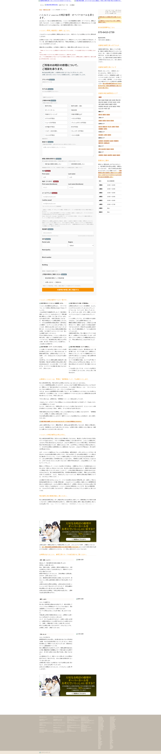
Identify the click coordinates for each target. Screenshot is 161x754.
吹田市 (104, 120)
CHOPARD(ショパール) (57, 719)
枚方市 (100, 126)
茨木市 (108, 120)
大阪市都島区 (112, 723)
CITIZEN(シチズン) (70, 719)
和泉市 (108, 149)
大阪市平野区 (100, 728)
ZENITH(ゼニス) (84, 730)
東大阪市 (101, 135)
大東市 (113, 126)
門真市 (117, 126)
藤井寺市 (101, 143)
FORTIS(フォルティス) (57, 720)
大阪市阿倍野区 (101, 726)
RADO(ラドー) (83, 728)
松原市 (111, 141)
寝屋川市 (104, 126)
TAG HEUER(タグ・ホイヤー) (86, 729)
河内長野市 (107, 141)
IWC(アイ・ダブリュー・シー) (59, 725)
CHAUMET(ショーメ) (43, 719)
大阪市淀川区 (100, 727)
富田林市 (101, 141)
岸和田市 (101, 155)
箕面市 (108, 114)
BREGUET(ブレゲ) (43, 716)
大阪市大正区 (100, 722)
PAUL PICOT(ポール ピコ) (86, 727)
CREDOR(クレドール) (85, 719)
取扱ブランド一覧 (46, 9)
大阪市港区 (112, 718)
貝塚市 (105, 155)
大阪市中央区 (100, 729)
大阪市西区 (100, 716)
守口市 (109, 126)
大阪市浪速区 (112, 716)
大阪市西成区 (100, 718)
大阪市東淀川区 (101, 720)
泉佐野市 (110, 155)
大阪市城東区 (100, 725)
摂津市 (112, 120)
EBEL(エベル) (42, 720)
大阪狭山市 (107, 143)
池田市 (104, 114)
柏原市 (109, 135)
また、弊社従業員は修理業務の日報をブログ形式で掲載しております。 (60, 547)
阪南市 (118, 155)
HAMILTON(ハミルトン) (71, 722)
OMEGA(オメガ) (84, 726)
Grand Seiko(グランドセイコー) (59, 722)
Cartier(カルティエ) (84, 718)
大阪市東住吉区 (113, 726)
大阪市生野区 (112, 725)
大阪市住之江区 (113, 728)
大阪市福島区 (100, 723)
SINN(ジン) (69, 729)
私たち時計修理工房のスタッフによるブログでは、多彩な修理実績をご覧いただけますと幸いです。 (110, 85)
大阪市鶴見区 (112, 727)
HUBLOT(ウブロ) (42, 725)
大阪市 (100, 97)
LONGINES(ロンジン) (85, 725)
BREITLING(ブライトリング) (58, 716)
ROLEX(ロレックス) (43, 729)
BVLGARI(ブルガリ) (85, 716)
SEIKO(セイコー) (56, 729)
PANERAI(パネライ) (57, 727)
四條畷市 (101, 129)
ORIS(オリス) (42, 727)
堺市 (100, 149)
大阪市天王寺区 (101, 721)
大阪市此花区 (100, 719)
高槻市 (100, 120)
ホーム (40, 9)
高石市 (112, 149)
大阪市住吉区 (112, 721)
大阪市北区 (112, 729)
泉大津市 (103, 149)
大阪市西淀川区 (113, 719)
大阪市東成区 (112, 720)
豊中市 (100, 114)
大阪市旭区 (112, 722)
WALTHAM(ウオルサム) (71, 730)
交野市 (105, 129)
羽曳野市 (116, 141)
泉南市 (114, 155)
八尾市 (105, 135)
